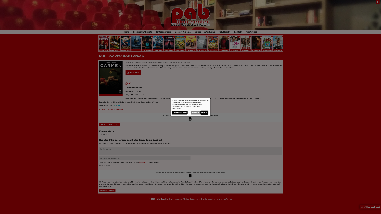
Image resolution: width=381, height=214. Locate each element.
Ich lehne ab (195, 112)
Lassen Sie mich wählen (180, 112)
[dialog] (190, 107)
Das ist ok (204, 112)
